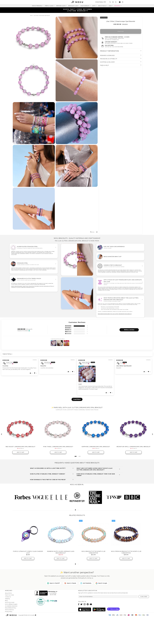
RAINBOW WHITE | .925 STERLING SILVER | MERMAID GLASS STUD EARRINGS (126, 552)
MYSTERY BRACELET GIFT (60, 551)
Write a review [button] (129, 329)
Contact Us (8, 596)
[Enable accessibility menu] (120, 2)
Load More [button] (77, 399)
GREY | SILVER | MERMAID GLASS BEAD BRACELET (28, 551)
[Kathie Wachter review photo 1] (95, 374)
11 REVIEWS (125, 24)
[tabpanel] (22, 497)
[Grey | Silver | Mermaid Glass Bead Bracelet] (28, 534)
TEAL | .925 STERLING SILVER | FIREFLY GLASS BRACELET (93, 552)
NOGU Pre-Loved (9, 602)
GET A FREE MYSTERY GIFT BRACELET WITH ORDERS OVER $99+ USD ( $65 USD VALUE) (78, 10)
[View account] (116, 2)
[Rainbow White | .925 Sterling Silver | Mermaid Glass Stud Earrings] (126, 534)
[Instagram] (85, 604)
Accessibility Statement (11, 606)
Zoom (93, 232)
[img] (6, 360)
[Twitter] (81, 604)
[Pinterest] (88, 604)
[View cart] (123, 2)
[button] (68, 326)
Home (31, 15)
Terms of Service (9, 609)
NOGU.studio (77, 2)
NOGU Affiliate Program (11, 604)
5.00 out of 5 (29, 329)
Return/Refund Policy (10, 607)
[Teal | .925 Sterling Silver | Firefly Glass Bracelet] (93, 534)
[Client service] (113, 2)
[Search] (110, 2)
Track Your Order (9, 595)
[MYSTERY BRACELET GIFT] (60, 534)
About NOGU (8, 593)
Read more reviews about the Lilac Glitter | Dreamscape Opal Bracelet (115, 313)
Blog (6, 600)
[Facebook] (78, 604)
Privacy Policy (8, 611)
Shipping (7, 598)
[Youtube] (91, 604)
